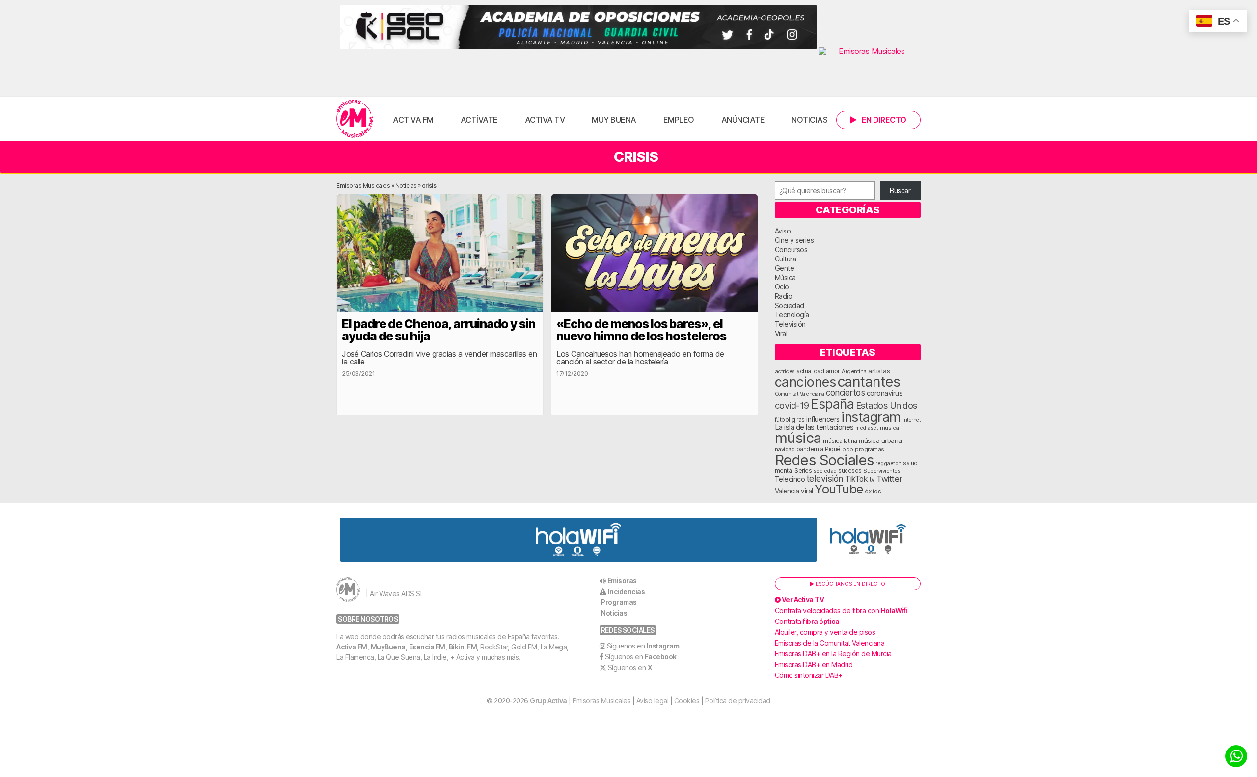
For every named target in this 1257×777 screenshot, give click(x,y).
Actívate (479, 120)
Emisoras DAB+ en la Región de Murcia (833, 653)
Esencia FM (427, 647)
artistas (879, 371)
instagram (871, 417)
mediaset (866, 427)
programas (869, 449)
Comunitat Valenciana (799, 394)
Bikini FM (463, 647)
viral (807, 491)
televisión (825, 478)
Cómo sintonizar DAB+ (809, 675)
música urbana (880, 440)
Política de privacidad (737, 701)
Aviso (783, 231)
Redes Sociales (824, 459)
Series (803, 470)
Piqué (833, 449)
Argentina (854, 371)
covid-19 (792, 405)
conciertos (845, 393)
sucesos (850, 470)
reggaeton (888, 463)
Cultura (785, 259)
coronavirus (885, 393)
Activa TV (545, 120)
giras (798, 419)
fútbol (782, 419)
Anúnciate (743, 120)
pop (847, 449)
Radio (783, 296)
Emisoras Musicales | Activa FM (354, 119)
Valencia (787, 491)
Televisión (790, 324)
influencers (823, 419)
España (832, 404)
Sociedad (789, 305)
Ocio (782, 287)
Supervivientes (881, 470)
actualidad (810, 371)
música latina (840, 440)
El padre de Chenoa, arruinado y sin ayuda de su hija (438, 329)
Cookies (687, 701)
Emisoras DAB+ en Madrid (814, 664)
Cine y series (794, 240)
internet (911, 420)
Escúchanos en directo (849, 584)
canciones (805, 382)
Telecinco (790, 479)
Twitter (889, 479)
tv (872, 479)
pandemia (809, 449)
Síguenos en (643, 646)
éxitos (873, 491)
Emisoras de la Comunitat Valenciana (830, 643)
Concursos (791, 249)
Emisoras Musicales (363, 185)
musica (889, 427)
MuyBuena (388, 647)
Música (785, 277)
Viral (781, 333)
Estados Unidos (886, 405)
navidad (785, 449)
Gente (784, 268)
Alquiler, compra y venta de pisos (825, 632)
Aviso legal (652, 701)
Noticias (809, 120)
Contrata (807, 621)
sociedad (825, 470)
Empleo (678, 120)
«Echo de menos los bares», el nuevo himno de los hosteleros (641, 329)
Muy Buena (614, 120)
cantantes (869, 381)
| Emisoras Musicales (580, 701)
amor (833, 371)
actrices (785, 371)
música (798, 437)
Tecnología (792, 315)
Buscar (900, 190)
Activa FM (413, 120)
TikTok (856, 479)
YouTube (839, 488)
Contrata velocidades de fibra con (841, 610)
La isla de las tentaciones (814, 427)
